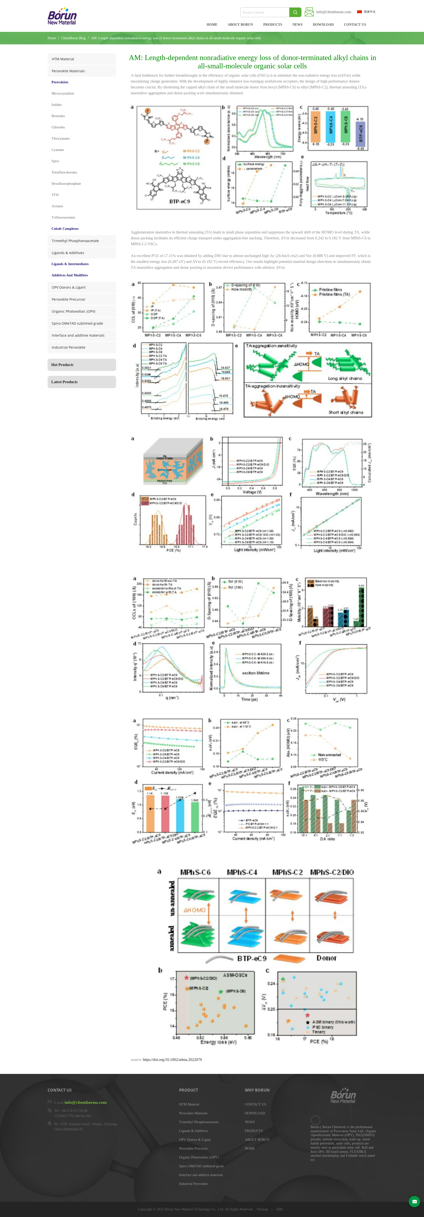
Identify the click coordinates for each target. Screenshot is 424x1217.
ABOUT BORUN (240, 24)
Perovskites (60, 82)
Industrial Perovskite (68, 347)
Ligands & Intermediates (70, 264)
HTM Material (63, 59)
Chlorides (58, 127)
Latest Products (64, 382)
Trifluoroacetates (63, 217)
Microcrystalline (63, 93)
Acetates (57, 206)
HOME (212, 24)
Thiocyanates (61, 138)
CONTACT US (355, 24)
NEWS (297, 24)
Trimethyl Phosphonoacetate (75, 240)
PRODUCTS (272, 24)
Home (52, 38)
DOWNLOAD (323, 24)
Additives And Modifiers (70, 275)
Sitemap (263, 1209)
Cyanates (58, 150)
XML (279, 1209)
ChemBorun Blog (74, 38)
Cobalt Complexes (65, 229)
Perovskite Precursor (68, 299)
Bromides (58, 116)
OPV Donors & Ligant (69, 287)
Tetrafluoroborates (64, 172)
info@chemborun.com (333, 12)
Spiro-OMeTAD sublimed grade (77, 323)
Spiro (55, 161)
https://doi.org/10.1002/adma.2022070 (172, 1059)
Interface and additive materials (78, 335)
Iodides (57, 105)
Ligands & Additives (68, 252)
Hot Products (62, 365)
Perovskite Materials (68, 71)
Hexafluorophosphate (66, 183)
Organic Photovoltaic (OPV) (73, 311)
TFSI (55, 195)
